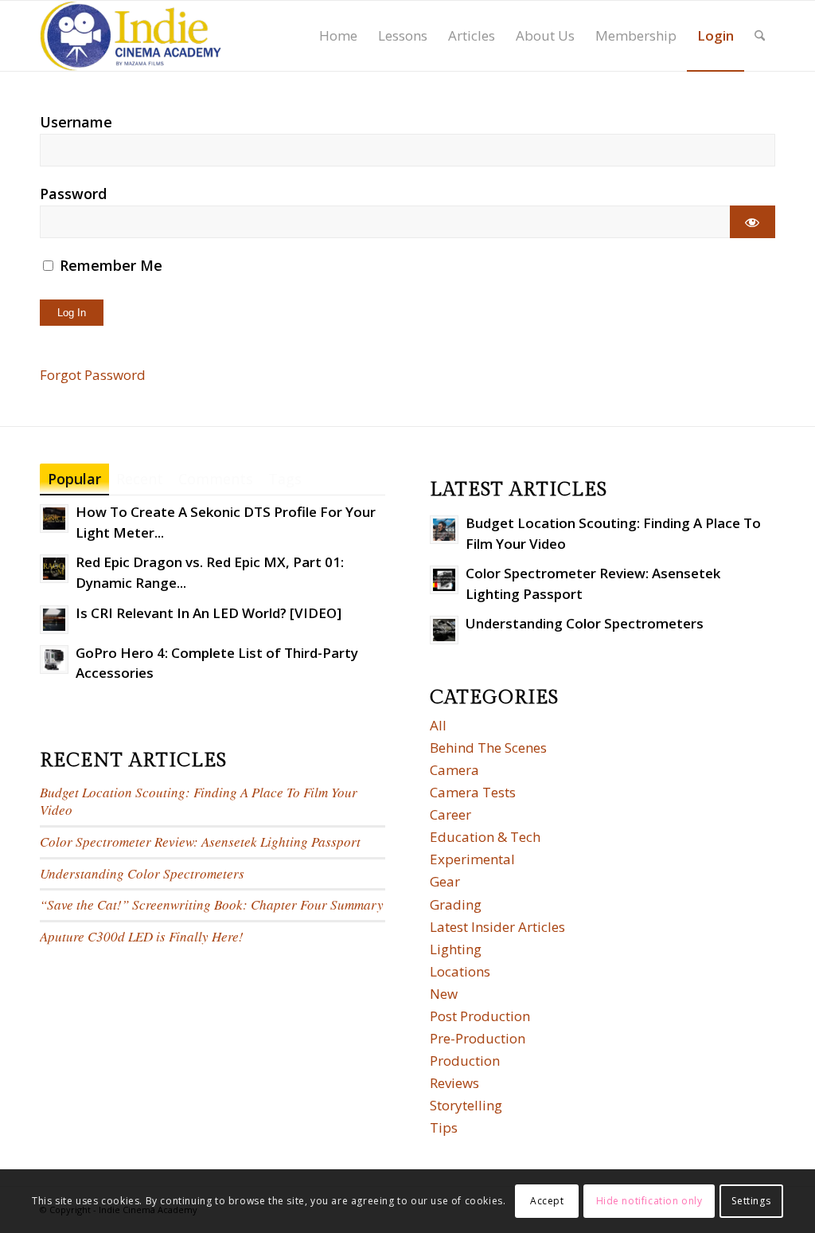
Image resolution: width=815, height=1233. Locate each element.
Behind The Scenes (488, 747)
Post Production (480, 1016)
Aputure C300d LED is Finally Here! (142, 936)
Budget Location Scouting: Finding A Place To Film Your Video (198, 801)
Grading (456, 904)
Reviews (454, 1083)
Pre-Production (477, 1038)
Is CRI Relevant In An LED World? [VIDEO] (208, 613)
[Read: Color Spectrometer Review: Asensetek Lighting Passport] (444, 580)
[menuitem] (338, 36)
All (438, 725)
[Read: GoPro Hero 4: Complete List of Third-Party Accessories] (54, 659)
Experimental (472, 859)
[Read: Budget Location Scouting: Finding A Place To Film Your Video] (444, 529)
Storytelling (466, 1105)
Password (73, 193)
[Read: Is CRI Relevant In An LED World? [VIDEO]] (54, 619)
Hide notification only (649, 1201)
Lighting (456, 949)
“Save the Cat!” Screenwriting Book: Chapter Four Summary (212, 904)
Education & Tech (485, 837)
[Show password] (752, 222)
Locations (460, 971)
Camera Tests (473, 792)
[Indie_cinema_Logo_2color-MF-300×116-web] (130, 36)
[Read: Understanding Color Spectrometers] (444, 630)
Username (76, 121)
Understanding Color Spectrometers (142, 873)
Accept (547, 1201)
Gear (445, 881)
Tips (444, 1127)
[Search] (759, 36)
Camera (454, 770)
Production (465, 1060)
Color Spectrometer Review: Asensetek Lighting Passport (200, 841)
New (444, 993)
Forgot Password (93, 375)
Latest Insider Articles (497, 927)
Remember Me (109, 265)
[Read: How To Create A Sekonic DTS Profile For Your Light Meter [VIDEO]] (54, 518)
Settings (750, 1201)
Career (450, 814)
